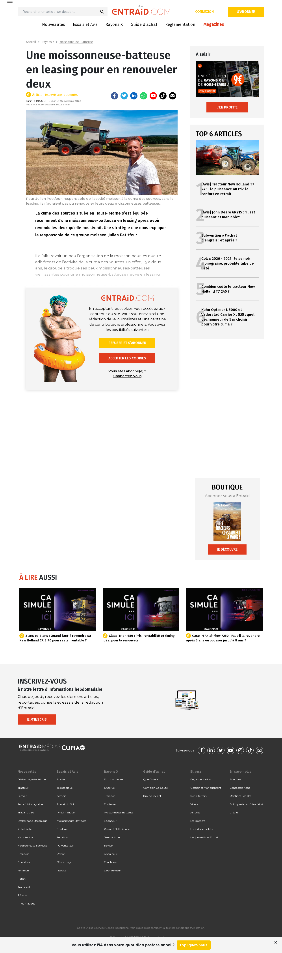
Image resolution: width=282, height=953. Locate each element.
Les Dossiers (197, 820)
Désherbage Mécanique (32, 820)
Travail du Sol (26, 812)
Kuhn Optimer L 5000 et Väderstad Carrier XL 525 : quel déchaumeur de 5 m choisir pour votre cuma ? (227, 317)
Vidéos (194, 804)
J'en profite (227, 107)
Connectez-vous (127, 376)
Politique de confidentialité (246, 804)
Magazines (213, 24)
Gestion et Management (205, 787)
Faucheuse (110, 862)
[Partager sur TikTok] (163, 95)
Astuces (195, 812)
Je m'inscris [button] (37, 719)
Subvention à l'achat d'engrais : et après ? (219, 238)
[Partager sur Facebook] (114, 95)
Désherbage (64, 862)
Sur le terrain (198, 796)
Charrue (109, 787)
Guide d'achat (154, 772)
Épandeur (24, 862)
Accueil (31, 42)
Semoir (22, 796)
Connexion (204, 11)
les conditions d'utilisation (188, 927)
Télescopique (64, 787)
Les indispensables (201, 829)
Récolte (22, 895)
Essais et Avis (85, 24)
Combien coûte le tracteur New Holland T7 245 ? (228, 289)
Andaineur (110, 854)
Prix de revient (152, 796)
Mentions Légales (240, 796)
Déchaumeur (112, 870)
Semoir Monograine (30, 804)
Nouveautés (53, 24)
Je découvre (227, 549)
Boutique (235, 779)
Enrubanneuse (113, 779)
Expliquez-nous (193, 945)
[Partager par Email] (172, 95)
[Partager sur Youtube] (153, 95)
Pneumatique (26, 903)
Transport (24, 887)
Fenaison (23, 870)
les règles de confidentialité (152, 927)
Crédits (234, 812)
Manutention (26, 837)
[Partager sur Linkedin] (133, 95)
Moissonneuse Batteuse (76, 42)
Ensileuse (23, 854)
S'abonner (246, 11)
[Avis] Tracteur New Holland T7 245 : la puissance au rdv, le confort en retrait (227, 189)
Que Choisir (150, 779)
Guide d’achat (144, 24)
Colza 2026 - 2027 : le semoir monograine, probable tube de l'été (227, 263)
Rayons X (114, 24)
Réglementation (180, 24)
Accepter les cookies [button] (127, 358)
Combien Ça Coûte (155, 787)
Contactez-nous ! (240, 787)
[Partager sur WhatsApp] (143, 95)
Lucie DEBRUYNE (36, 101)
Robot (22, 878)
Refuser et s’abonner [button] (127, 343)
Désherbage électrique (32, 779)
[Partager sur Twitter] (124, 95)
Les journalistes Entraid (204, 837)
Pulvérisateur (26, 829)
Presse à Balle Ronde (117, 829)
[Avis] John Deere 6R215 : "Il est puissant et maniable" (228, 214)
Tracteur (23, 787)
